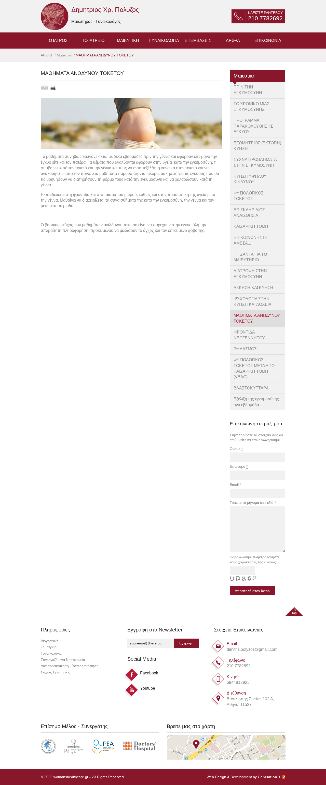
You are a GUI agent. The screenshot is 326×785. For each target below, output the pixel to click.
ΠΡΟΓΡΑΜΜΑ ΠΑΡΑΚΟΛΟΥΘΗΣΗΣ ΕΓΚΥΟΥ (253, 126)
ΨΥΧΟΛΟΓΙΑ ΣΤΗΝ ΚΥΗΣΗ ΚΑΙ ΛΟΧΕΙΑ (252, 302)
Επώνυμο (239, 466)
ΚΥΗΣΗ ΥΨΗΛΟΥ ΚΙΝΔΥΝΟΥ (250, 179)
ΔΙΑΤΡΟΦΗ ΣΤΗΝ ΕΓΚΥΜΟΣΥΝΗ (250, 274)
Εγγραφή (186, 643)
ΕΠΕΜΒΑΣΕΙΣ (198, 40)
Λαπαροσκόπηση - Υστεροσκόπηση (70, 666)
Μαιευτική (64, 55)
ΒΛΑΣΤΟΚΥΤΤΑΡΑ (251, 388)
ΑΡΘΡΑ (233, 40)
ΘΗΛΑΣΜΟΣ (245, 349)
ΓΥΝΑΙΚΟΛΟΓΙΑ (164, 40)
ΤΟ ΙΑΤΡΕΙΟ (93, 40)
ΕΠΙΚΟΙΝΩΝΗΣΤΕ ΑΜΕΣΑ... (250, 240)
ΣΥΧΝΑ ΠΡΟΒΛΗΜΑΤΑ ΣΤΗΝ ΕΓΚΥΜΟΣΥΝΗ (255, 162)
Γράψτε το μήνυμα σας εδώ (253, 503)
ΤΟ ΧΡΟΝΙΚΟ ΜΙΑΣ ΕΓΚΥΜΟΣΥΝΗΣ (251, 107)
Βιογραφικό (50, 641)
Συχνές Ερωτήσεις (55, 672)
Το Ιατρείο (49, 647)
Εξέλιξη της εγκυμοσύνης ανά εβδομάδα (256, 402)
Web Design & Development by (243, 777)
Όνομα (236, 449)
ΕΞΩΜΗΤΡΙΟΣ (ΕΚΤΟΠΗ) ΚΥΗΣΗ (257, 146)
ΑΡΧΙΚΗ (48, 55)
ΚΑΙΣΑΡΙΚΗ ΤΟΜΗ (251, 226)
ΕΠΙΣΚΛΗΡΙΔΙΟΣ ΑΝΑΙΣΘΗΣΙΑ (249, 213)
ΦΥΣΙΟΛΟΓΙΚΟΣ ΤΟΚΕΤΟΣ (249, 196)
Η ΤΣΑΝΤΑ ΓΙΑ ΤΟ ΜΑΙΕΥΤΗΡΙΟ (250, 257)
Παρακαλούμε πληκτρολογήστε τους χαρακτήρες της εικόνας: (254, 559)
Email (235, 484)
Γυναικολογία (51, 653)
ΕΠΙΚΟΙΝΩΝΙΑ (267, 40)
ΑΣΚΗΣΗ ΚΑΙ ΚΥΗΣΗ (253, 287)
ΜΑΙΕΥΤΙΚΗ (128, 40)
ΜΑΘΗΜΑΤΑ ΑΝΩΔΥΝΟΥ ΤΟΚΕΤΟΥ (257, 318)
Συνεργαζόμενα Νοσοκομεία (63, 660)
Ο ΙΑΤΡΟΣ (58, 40)
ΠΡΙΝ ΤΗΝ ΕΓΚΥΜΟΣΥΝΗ (248, 90)
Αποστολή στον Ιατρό (252, 591)
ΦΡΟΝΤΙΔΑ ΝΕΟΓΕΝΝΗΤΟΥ (249, 335)
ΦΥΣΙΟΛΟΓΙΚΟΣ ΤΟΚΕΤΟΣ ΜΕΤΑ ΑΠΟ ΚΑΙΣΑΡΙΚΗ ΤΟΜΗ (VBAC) (254, 368)
